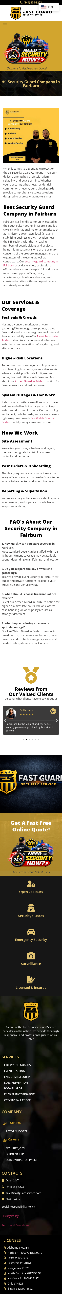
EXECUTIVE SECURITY (17, 1077)
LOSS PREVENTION (16, 1082)
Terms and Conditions (15, 1225)
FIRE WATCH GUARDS (17, 1065)
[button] (5, 25)
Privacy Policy (10, 1216)
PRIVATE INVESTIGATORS (19, 1094)
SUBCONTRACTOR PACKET (22, 1160)
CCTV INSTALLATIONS (17, 1100)
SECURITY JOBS (15, 1148)
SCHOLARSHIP (15, 1154)
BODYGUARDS (13, 1088)
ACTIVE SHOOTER (17, 1131)
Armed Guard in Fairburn (30, 381)
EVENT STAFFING (14, 1071)
